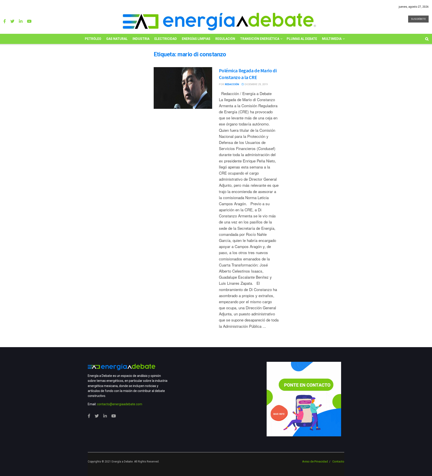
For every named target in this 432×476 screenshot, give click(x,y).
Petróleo (93, 39)
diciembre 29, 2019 (256, 84)
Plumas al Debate (302, 39)
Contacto (338, 461)
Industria (141, 39)
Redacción (232, 84)
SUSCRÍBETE (418, 19)
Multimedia (332, 39)
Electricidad (165, 39)
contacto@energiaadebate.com (119, 404)
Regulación (225, 39)
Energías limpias (196, 39)
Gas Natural (117, 39)
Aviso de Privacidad (315, 461)
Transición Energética (259, 39)
